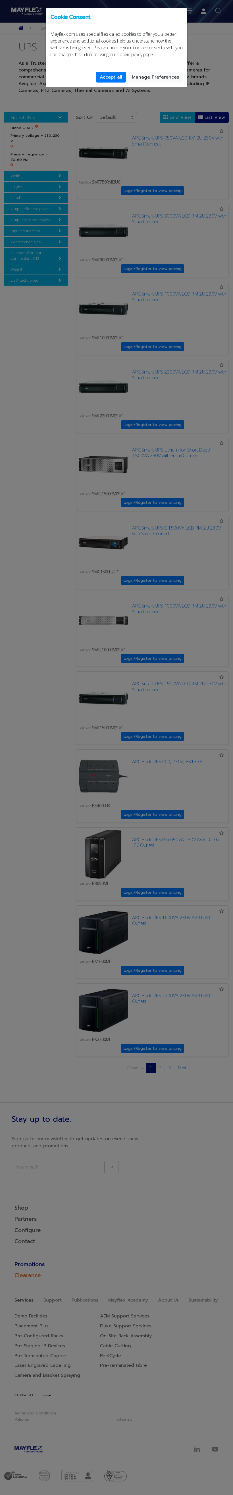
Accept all (111, 77)
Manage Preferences (155, 77)
